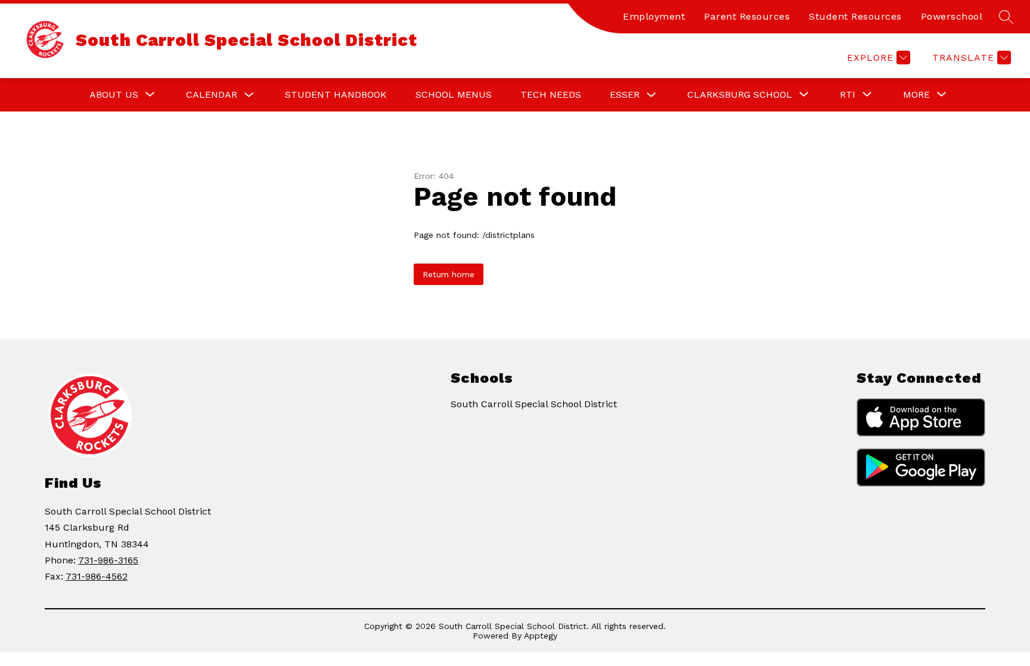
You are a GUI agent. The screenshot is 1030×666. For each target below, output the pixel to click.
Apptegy (540, 635)
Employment (654, 16)
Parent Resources (747, 16)
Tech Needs (550, 94)
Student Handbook (336, 94)
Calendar (211, 94)
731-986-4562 (97, 576)
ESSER (625, 94)
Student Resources (855, 16)
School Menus (453, 94)
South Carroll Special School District (534, 404)
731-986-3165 (108, 560)
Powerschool (952, 16)
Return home (448, 274)
